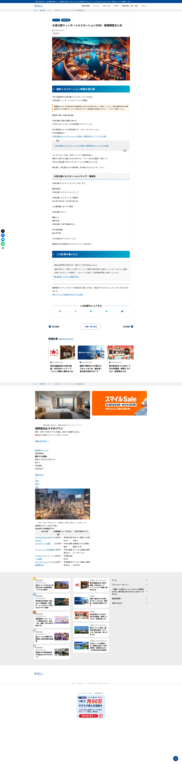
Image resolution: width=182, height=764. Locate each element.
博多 (36, 481)
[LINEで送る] (106, 311)
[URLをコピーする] (122, 311)
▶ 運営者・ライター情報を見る (66, 276)
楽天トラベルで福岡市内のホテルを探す (67, 294)
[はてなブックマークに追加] (91, 311)
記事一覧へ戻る (91, 326)
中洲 (36, 487)
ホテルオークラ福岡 (42, 543)
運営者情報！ (117, 598)
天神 (36, 484)
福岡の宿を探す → (42, 441)
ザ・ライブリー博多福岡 (44, 549)
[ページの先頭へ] (175, 758)
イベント (96, 6)
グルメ (144, 6)
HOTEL (116, 6)
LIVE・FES (106, 6)
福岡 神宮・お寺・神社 (130, 6)
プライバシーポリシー (120, 584)
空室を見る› (39, 474)
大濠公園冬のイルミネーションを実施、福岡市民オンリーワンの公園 (79, 136)
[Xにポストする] (60, 311)
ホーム (114, 580)
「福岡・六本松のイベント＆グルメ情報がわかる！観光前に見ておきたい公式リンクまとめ (128, 591)
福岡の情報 (85, 6)
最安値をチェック (42, 450)
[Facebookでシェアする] (75, 311)
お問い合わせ (117, 603)
